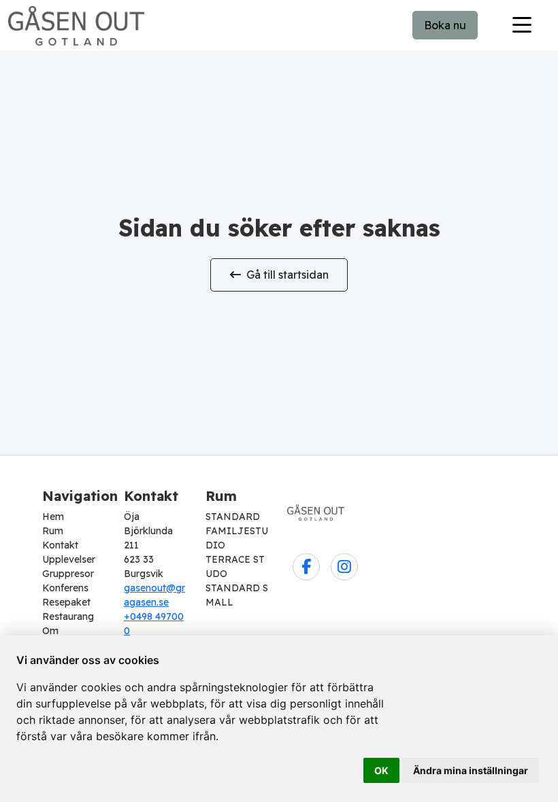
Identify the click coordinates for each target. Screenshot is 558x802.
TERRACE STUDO (235, 566)
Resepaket (66, 602)
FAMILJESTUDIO (237, 538)
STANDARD (233, 516)
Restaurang (68, 616)
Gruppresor (68, 574)
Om (50, 631)
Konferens (65, 588)
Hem (53, 516)
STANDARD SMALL (237, 595)
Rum (52, 531)
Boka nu (445, 25)
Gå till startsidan (287, 274)
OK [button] (381, 770)
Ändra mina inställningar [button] (470, 770)
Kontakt (60, 545)
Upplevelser (68, 559)
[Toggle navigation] (522, 25)
